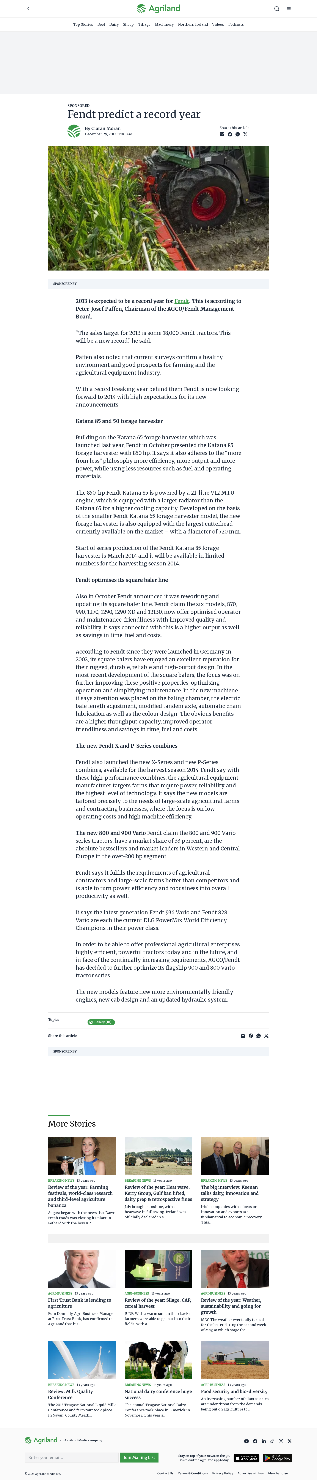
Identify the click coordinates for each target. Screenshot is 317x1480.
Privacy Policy (222, 1473)
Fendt (181, 301)
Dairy (114, 24)
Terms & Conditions (193, 1473)
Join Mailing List (139, 1457)
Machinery (164, 24)
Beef (101, 24)
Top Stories (83, 24)
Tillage (144, 24)
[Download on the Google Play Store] (277, 1458)
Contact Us (165, 1473)
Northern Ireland (193, 24)
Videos (218, 24)
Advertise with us (250, 1473)
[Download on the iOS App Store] (246, 1458)
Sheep (128, 24)
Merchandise (278, 1473)
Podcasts (236, 24)
